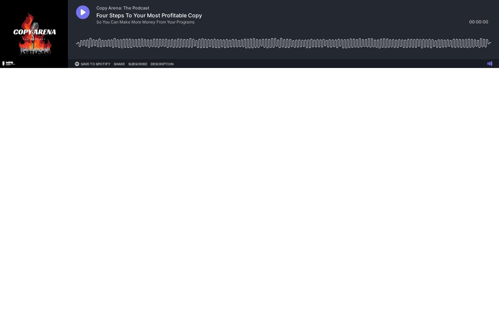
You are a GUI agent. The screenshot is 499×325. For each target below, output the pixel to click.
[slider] (283, 40)
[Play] (83, 12)
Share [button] (119, 64)
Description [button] (162, 64)
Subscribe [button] (137, 64)
